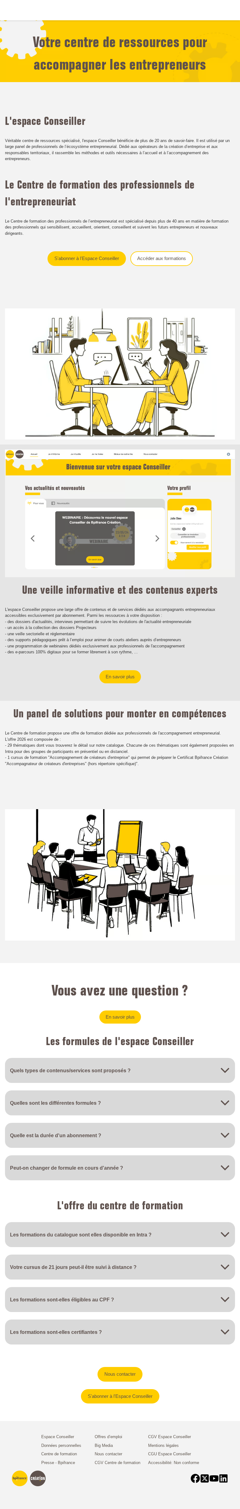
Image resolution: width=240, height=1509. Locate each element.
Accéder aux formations (161, 258)
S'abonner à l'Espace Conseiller (86, 258)
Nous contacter (120, 1374)
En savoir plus (120, 676)
